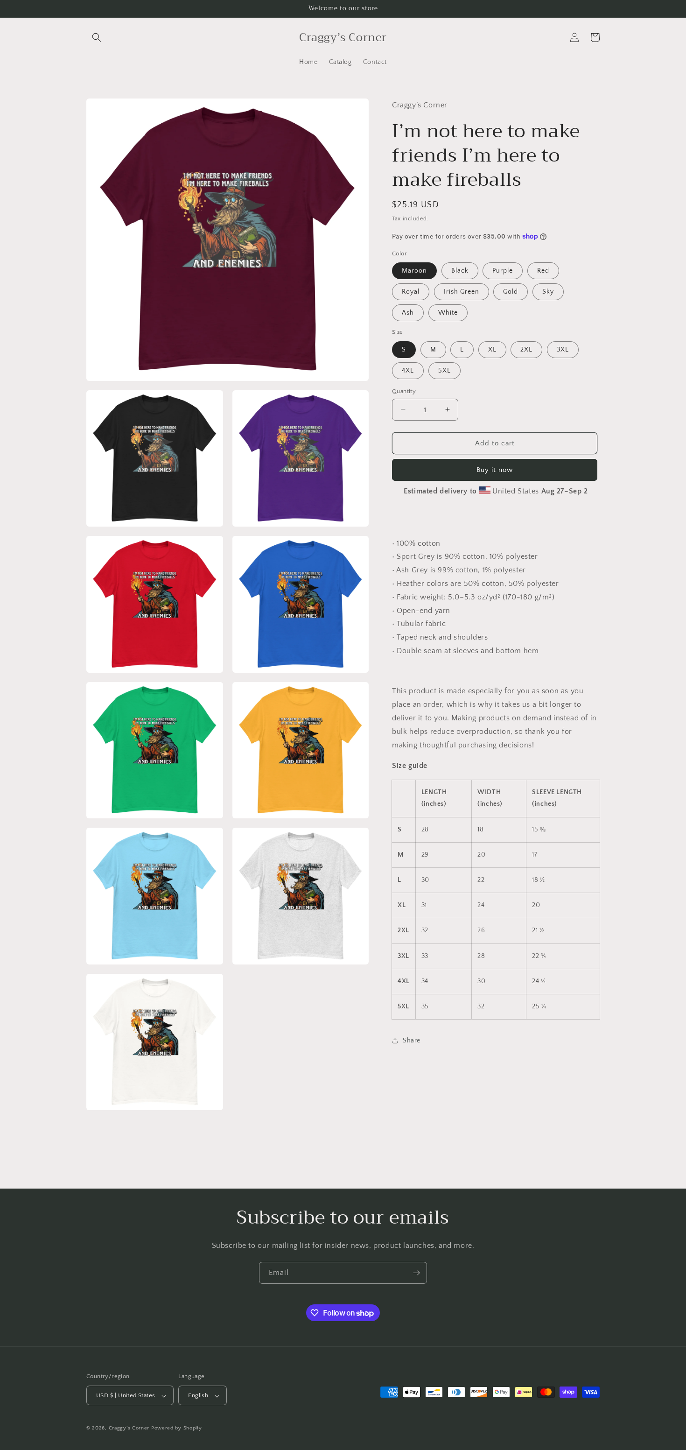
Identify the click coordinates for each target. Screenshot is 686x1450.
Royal (411, 291)
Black (460, 270)
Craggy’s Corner (130, 1428)
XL (492, 349)
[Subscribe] (416, 1273)
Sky (548, 291)
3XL (563, 349)
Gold (510, 291)
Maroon (414, 270)
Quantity (404, 390)
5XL (444, 370)
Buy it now (494, 469)
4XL (408, 370)
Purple (502, 270)
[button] (96, 37)
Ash (408, 312)
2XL (526, 349)
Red (543, 270)
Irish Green (461, 291)
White (448, 312)
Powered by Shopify (176, 1428)
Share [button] (411, 1040)
